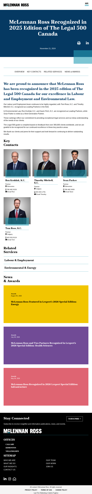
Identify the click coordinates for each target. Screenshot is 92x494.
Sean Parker (70, 180)
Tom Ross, (13, 228)
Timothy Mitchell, (43, 181)
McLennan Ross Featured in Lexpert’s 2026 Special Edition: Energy (44, 303)
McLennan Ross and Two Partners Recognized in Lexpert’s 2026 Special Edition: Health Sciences (43, 344)
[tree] (46, 264)
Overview (19, 72)
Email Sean (69, 192)
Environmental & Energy (20, 267)
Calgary (38, 189)
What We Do (9, 463)
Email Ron (11, 192)
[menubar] (46, 490)
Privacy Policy (31, 490)
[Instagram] (9, 479)
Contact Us (9, 470)
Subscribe (73, 419)
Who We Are (9, 460)
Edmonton (10, 186)
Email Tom (11, 240)
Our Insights (10, 467)
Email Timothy (41, 194)
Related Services (53, 72)
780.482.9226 (12, 189)
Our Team (51, 460)
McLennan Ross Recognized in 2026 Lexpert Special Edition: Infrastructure (44, 385)
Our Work (51, 463)
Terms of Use (46, 490)
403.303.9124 (12, 237)
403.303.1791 (41, 192)
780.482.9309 (69, 189)
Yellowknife (12, 451)
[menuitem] (31, 490)
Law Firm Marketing (40, 493)
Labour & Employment (19, 260)
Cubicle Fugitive (53, 493)
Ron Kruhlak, (15, 180)
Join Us (49, 467)
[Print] (79, 43)
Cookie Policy (61, 490)
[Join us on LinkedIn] (5, 479)
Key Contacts (34, 72)
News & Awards (72, 72)
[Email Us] (14, 479)
